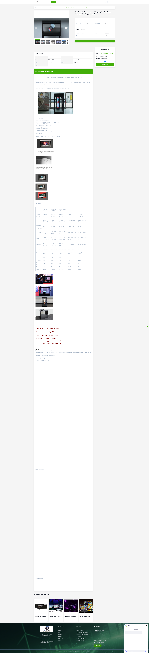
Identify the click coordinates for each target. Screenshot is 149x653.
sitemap (59, 640)
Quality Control (77, 2)
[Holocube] (51, 28)
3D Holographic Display (80, 638)
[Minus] (146, 625)
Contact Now (40, 620)
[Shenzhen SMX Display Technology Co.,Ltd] (38, 2)
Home (47, 2)
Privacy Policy (60, 638)
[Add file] (126, 651)
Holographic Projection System (82, 634)
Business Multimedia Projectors (82, 632)
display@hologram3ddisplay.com (107, 53)
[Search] (105, 2)
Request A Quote (95, 2)
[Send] (146, 651)
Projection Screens (79, 630)
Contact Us (86, 2)
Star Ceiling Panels (79, 636)
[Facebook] (147, 326)
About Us (61, 2)
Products (53, 2)
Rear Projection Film (80, 640)
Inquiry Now (105, 64)
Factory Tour (68, 2)
